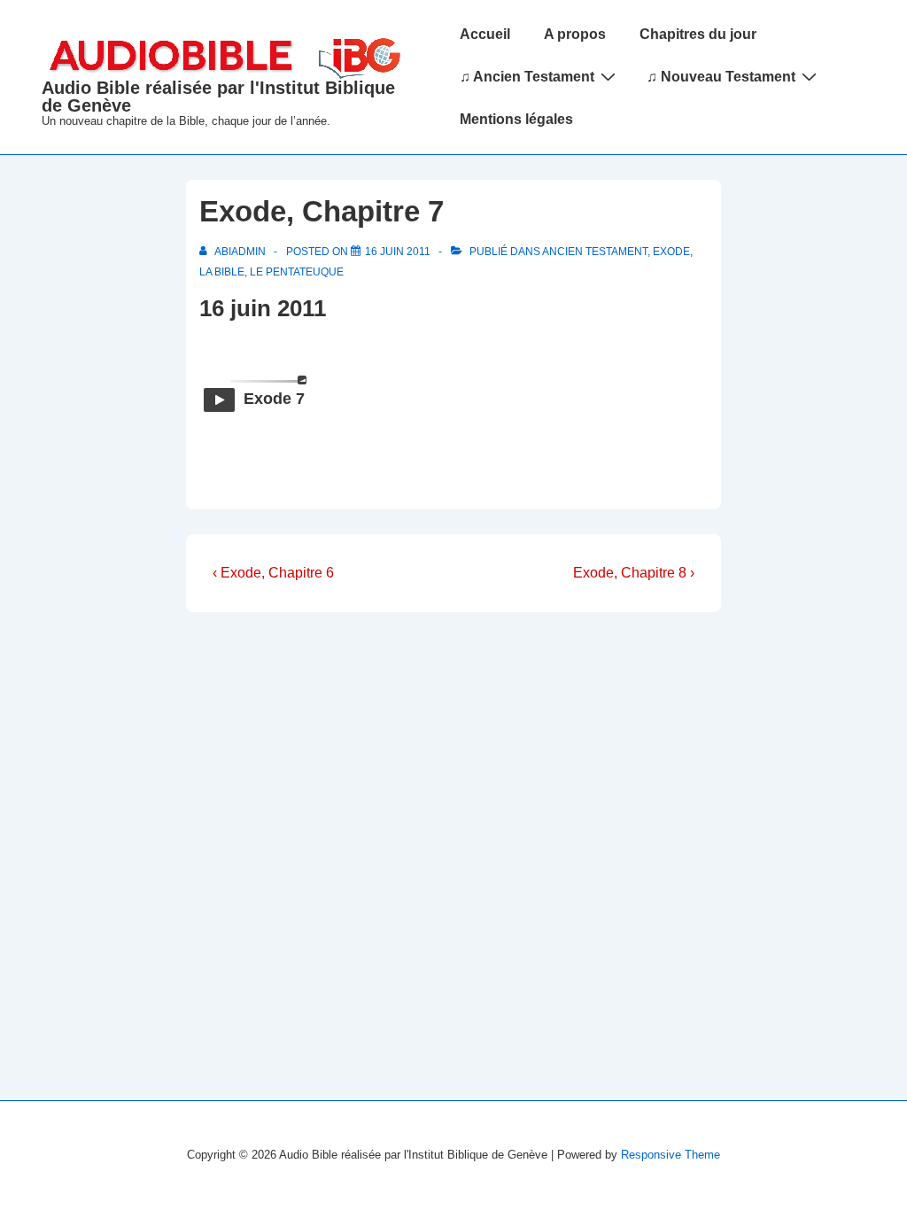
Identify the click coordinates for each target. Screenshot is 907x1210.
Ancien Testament (594, 251)
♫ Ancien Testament (527, 76)
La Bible (221, 272)
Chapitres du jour (698, 34)
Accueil (485, 34)
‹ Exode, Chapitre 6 (273, 572)
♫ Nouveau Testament (721, 76)
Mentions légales (516, 119)
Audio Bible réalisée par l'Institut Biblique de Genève (218, 96)
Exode (671, 251)
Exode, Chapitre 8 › (633, 572)
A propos (575, 34)
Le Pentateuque (297, 272)
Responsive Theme (670, 1154)
